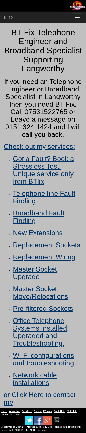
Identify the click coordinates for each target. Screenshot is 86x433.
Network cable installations (35, 378)
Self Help (72, 411)
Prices (4, 414)
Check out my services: (39, 146)
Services (27, 411)
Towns (48, 411)
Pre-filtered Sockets (43, 308)
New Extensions (38, 233)
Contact (38, 411)
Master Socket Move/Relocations (40, 292)
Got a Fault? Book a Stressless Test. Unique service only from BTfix (43, 170)
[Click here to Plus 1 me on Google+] (48, 420)
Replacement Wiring (44, 257)
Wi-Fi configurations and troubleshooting (43, 359)
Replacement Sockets (46, 245)
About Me (14, 411)
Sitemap (14, 414)
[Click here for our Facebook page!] (38, 420)
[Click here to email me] (57, 420)
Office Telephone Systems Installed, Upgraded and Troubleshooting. (41, 332)
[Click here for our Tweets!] (29, 420)
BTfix (8, 17)
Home (4, 411)
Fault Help (59, 411)
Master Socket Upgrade (35, 272)
